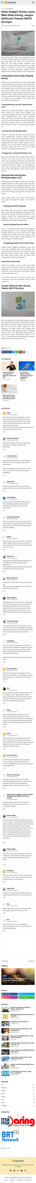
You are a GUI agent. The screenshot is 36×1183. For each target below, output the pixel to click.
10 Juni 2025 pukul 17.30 (12, 776)
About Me (12, 1180)
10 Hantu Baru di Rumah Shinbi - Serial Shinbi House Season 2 (21, 1058)
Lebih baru (5, 961)
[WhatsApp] (17, 352)
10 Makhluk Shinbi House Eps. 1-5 (20, 1021)
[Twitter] (14, 352)
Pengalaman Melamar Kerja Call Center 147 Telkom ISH (22, 1015)
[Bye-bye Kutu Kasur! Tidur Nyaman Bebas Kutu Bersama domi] (9, 389)
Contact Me (20, 1180)
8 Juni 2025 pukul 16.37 (12, 670)
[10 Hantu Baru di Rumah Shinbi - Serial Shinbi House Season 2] (5, 1059)
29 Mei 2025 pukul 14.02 (12, 414)
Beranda (3, 8)
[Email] (23, 352)
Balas (4, 432)
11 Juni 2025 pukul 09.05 (12, 817)
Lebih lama (31, 961)
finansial (18, 1090)
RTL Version (28, 1180)
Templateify (13, 1177)
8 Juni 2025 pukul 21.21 (12, 690)
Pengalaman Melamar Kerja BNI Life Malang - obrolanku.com (20, 1008)
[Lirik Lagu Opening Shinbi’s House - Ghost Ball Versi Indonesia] (5, 1038)
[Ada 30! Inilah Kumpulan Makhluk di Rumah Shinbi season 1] (5, 1052)
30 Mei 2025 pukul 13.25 (12, 599)
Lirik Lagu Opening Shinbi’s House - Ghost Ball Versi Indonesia (22, 1036)
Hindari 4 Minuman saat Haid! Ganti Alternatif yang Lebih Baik (9, 375)
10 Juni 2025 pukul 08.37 (12, 757)
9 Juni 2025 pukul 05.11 (12, 711)
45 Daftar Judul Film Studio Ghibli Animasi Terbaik (22, 1065)
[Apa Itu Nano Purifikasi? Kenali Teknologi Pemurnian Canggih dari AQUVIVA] (27, 366)
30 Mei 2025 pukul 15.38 (12, 623)
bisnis (18, 1093)
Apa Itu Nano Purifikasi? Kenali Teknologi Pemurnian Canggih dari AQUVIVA (26, 376)
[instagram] (18, 1170)
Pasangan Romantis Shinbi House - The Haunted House (21, 1029)
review (18, 1102)
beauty (18, 1096)
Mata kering (4, 228)
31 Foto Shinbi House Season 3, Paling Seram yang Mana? (21, 1072)
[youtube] (21, 1170)
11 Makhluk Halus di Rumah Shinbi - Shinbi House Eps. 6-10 (22, 1043)
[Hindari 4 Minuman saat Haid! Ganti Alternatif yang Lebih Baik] (9, 366)
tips (18, 1084)
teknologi (18, 1087)
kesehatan (10, 8)
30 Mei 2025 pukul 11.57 (12, 558)
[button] (2, 2)
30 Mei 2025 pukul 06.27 (12, 483)
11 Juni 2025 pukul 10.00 (12, 872)
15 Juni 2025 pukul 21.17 (12, 921)
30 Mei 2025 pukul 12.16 (12, 579)
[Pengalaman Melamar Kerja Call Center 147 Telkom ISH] (5, 1016)
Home (6, 1180)
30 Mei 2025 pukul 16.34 (12, 642)
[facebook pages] (14, 1170)
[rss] (25, 1170)
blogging (18, 1105)
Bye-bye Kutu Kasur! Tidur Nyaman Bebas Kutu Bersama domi (9, 397)
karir (18, 1099)
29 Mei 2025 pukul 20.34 (12, 440)
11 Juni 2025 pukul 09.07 (12, 850)
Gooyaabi (28, 1177)
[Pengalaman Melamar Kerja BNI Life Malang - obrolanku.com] (5, 1009)
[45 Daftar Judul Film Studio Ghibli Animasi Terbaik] (5, 1066)
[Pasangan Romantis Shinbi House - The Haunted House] (5, 1030)
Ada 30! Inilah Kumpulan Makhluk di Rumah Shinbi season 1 (23, 1050)
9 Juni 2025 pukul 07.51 (12, 735)
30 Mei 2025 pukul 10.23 (12, 538)
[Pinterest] (20, 352)
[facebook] (10, 1170)
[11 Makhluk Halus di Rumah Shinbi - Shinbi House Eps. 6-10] (5, 1045)
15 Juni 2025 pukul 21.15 (12, 905)
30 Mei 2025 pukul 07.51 (12, 499)
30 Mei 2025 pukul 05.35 (12, 457)
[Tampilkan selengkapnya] (27, 352)
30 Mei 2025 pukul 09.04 (12, 518)
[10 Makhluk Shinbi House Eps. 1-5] (5, 1023)
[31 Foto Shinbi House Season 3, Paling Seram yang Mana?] (5, 1073)
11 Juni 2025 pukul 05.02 (12, 799)
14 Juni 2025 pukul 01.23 (12, 890)
